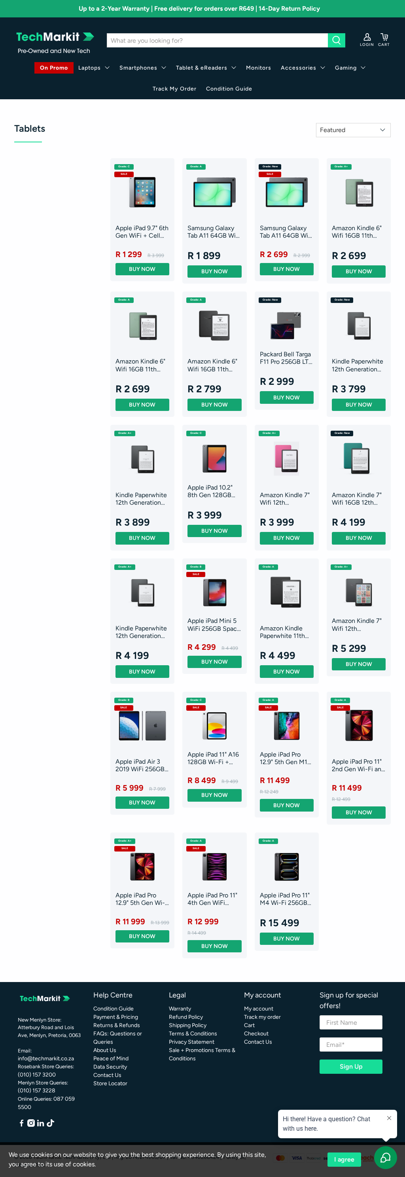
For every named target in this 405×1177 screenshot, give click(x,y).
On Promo (54, 67)
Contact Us (107, 1075)
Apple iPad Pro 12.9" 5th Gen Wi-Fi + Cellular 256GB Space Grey (142, 898)
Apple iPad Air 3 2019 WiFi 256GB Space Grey (140, 765)
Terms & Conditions (193, 1033)
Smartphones (138, 67)
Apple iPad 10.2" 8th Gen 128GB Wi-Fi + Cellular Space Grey (210, 491)
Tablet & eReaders (201, 67)
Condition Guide (229, 88)
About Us (104, 1050)
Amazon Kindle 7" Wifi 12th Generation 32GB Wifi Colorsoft (357, 624)
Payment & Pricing (115, 1017)
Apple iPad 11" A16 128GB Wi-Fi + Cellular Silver (213, 758)
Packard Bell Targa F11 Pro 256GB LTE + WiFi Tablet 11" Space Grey (286, 357)
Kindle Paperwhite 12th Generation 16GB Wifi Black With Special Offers (357, 365)
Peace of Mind (111, 1058)
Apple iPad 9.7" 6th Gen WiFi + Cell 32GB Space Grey (141, 231)
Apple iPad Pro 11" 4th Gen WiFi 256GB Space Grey (214, 898)
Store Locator (110, 1083)
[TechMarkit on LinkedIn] (40, 1125)
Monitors (258, 67)
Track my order (262, 1017)
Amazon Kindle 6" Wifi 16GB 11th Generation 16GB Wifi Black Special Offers (212, 365)
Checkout (256, 1033)
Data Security (110, 1066)
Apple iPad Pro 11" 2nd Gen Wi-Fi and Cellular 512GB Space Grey (358, 765)
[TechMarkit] (54, 40)
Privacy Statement (191, 1042)
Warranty (180, 1008)
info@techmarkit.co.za (46, 1058)
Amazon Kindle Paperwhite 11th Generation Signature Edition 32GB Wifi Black (284, 632)
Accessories (298, 67)
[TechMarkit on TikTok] (50, 1125)
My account (258, 1008)
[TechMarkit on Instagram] (31, 1125)
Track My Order (175, 88)
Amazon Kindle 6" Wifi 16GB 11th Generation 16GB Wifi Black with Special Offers (357, 231)
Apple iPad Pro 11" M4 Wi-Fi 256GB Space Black (285, 898)
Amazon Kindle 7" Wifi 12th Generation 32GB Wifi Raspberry (285, 498)
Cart (249, 1025)
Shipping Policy (187, 1025)
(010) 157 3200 (37, 1074)
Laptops (89, 67)
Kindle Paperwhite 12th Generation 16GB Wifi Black (141, 632)
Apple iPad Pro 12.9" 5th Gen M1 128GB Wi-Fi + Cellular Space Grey (283, 758)
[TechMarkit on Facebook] (21, 1125)
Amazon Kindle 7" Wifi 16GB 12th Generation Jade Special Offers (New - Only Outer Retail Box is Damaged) (358, 498)
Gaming (346, 67)
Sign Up (351, 1066)
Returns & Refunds (116, 1025)
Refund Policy (186, 1017)
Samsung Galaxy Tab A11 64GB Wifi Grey (213, 231)
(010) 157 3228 (36, 1090)
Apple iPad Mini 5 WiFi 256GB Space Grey (213, 624)
